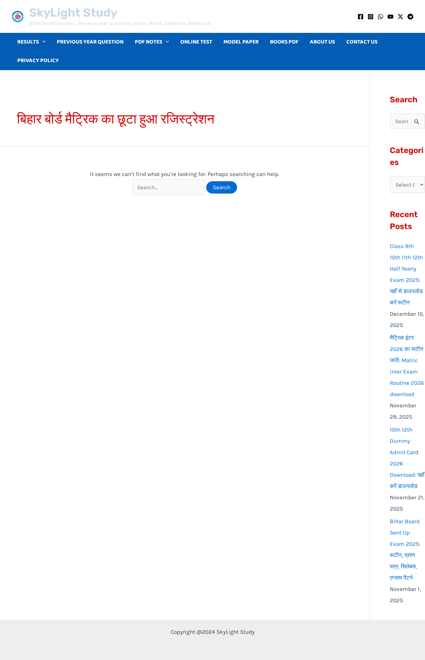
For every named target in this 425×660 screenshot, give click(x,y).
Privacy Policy (38, 60)
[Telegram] (410, 17)
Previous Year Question (90, 42)
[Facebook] (361, 17)
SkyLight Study (73, 13)
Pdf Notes (148, 42)
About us (322, 42)
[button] (42, 42)
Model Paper (241, 42)
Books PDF (284, 42)
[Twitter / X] (400, 17)
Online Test (196, 42)
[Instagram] (371, 17)
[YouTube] (390, 17)
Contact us (362, 42)
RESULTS (28, 42)
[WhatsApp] (380, 17)
